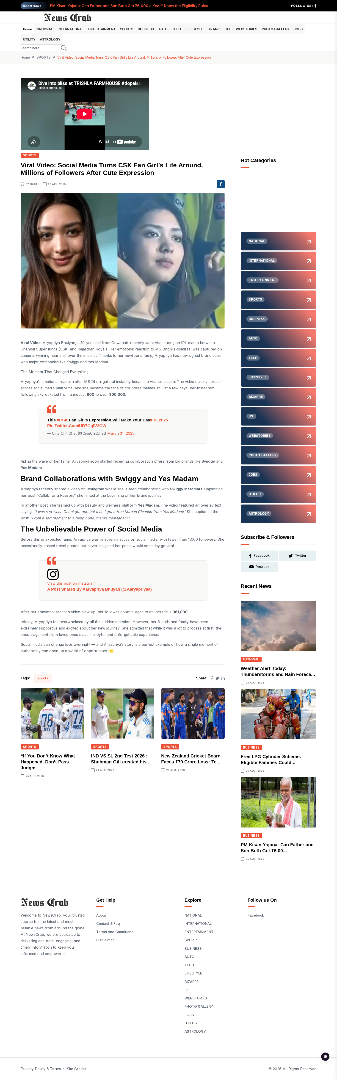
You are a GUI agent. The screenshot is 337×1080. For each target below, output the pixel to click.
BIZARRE (214, 29)
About (101, 915)
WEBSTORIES (246, 29)
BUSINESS (146, 29)
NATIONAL (44, 29)
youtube (263, 567)
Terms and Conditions (114, 932)
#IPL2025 (159, 420)
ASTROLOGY (50, 39)
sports (43, 678)
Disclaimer (105, 940)
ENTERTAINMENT (102, 29)
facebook (262, 555)
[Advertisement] (278, 203)
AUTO (163, 29)
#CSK (62, 420)
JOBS (298, 29)
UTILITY (29, 39)
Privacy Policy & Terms (41, 1068)
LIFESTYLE (194, 29)
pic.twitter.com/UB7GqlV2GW (76, 425)
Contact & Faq (108, 923)
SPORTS (126, 29)
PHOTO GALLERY (275, 29)
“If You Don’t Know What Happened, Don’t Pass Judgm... (48, 761)
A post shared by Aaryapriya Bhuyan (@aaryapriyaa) (99, 589)
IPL (228, 29)
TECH (176, 29)
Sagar (35, 184)
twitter (300, 555)
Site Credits (76, 1068)
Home (27, 29)
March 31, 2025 (120, 433)
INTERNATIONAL (71, 29)
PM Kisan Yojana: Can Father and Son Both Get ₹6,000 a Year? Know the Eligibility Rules (129, 5)
